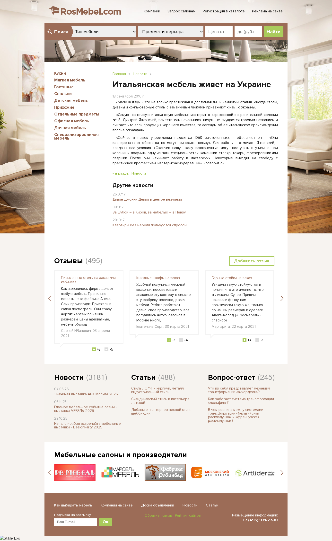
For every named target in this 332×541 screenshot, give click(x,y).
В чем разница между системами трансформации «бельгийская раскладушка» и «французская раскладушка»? (235, 415)
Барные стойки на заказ (232, 278)
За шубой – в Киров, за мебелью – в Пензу (149, 212)
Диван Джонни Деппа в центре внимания (147, 199)
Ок (105, 521)
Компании (152, 11)
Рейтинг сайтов (188, 515)
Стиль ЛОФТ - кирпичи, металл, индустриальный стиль (157, 390)
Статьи (143, 377)
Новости (140, 74)
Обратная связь (158, 515)
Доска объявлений (157, 505)
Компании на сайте (117, 505)
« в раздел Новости (129, 173)
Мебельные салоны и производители (120, 454)
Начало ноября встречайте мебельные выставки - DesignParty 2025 (87, 425)
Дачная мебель (70, 127)
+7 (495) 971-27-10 (260, 520)
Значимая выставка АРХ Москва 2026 (86, 394)
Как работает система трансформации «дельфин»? (241, 401)
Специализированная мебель (76, 136)
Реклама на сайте (267, 11)
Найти (273, 32)
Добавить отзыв (252, 261)
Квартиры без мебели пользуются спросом (150, 225)
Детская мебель (71, 100)
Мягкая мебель (69, 80)
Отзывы (68, 260)
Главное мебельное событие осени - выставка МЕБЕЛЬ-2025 (85, 409)
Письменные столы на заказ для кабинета (88, 279)
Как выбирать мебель (73, 505)
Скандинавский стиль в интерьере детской (160, 401)
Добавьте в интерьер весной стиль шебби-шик (161, 412)
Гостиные (64, 86)
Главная (119, 74)
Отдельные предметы (76, 114)
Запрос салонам (181, 11)
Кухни (60, 73)
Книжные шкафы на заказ (158, 278)
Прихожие (64, 107)
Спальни (63, 93)
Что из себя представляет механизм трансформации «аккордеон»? (239, 390)
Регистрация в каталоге (224, 11)
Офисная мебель (71, 121)
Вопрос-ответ (231, 377)
